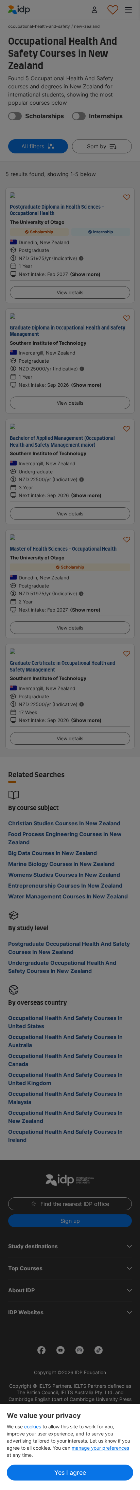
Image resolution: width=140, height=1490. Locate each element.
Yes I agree (70, 1472)
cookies (33, 1426)
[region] (70, 1447)
